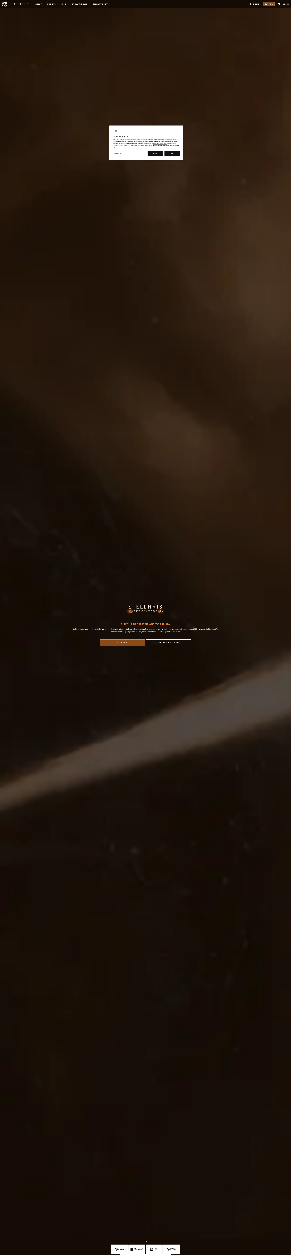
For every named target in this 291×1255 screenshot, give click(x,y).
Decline (155, 153)
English (256, 4)
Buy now (269, 4)
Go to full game (168, 642)
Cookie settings (117, 153)
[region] (146, 143)
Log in (286, 4)
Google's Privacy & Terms (160, 145)
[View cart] (278, 4)
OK (172, 153)
